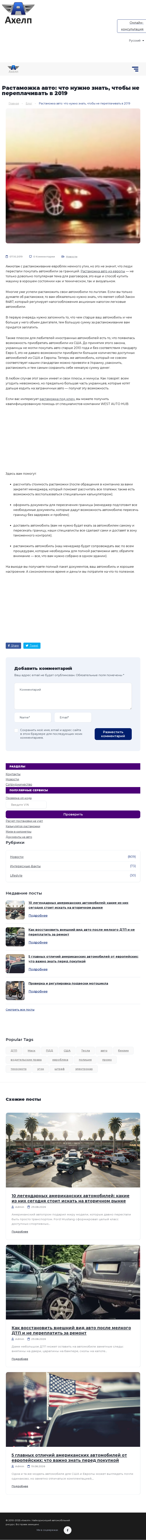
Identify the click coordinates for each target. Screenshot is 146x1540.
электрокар (84, 1069)
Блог (29, 103)
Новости (71, 256)
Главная (14, 103)
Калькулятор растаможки (23, 826)
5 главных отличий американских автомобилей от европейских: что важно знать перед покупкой (83, 959)
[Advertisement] (92, 28)
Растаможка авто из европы (103, 271)
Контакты (13, 774)
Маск (31, 1050)
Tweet (33, 645)
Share (14, 645)
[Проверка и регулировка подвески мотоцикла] (15, 990)
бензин (123, 1050)
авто (104, 1050)
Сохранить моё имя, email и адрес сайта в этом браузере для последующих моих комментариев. (51, 733)
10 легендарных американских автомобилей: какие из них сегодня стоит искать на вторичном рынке (78, 905)
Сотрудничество (19, 784)
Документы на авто (19, 837)
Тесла (85, 1050)
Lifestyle (16, 875)
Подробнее (38, 915)
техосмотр (19, 1069)
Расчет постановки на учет (24, 821)
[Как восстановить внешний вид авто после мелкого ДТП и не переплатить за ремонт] (15, 936)
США (67, 1050)
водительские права (26, 1059)
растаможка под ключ (57, 399)
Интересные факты (25, 866)
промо (107, 1059)
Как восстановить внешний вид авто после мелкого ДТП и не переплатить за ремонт (82, 932)
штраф (60, 1069)
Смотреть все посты (20, 1009)
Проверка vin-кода (19, 798)
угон (40, 1069)
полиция (85, 1059)
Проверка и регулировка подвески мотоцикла (68, 983)
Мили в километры (18, 831)
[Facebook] (67, 1530)
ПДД (49, 1050)
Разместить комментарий (113, 734)
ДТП (14, 1050)
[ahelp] (18, 12)
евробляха (60, 1059)
